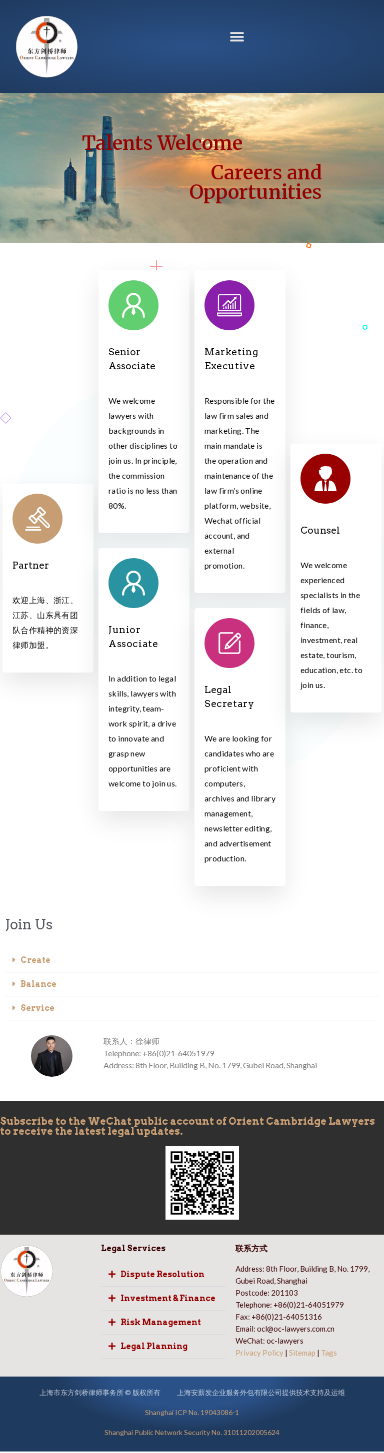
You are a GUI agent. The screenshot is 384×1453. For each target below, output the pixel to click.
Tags (329, 1352)
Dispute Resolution (162, 1274)
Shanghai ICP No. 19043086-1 (192, 1412)
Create (35, 960)
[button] (237, 37)
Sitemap (302, 1352)
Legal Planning (154, 1346)
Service (37, 1008)
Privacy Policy (260, 1352)
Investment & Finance (168, 1298)
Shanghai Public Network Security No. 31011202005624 (192, 1432)
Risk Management (160, 1322)
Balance (38, 984)
